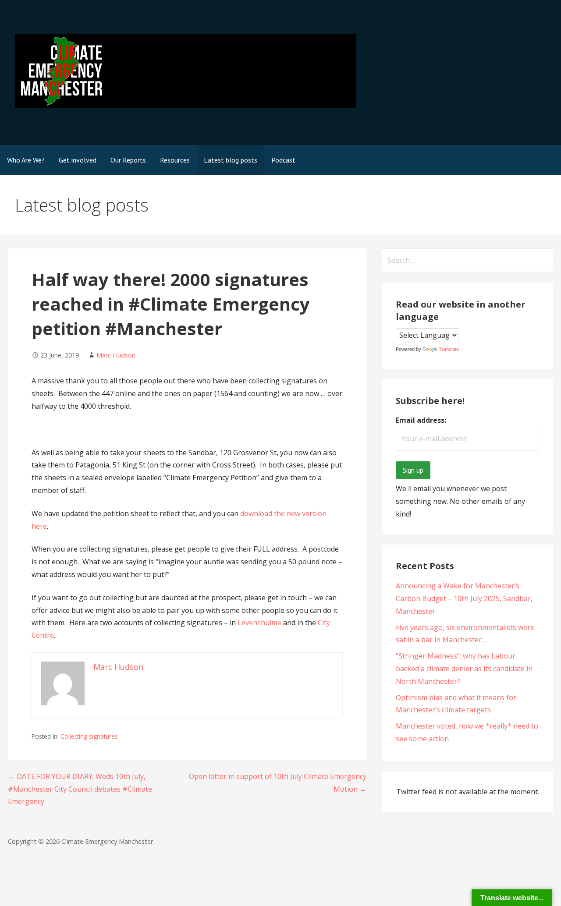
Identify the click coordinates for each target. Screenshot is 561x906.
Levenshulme (260, 622)
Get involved (77, 160)
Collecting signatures (89, 736)
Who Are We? (26, 160)
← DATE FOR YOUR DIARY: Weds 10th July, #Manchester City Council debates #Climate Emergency (80, 789)
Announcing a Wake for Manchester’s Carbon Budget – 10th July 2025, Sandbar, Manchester (464, 598)
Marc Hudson (115, 355)
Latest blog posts (230, 160)
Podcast (283, 160)
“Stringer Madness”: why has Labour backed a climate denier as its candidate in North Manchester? (464, 668)
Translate (449, 349)
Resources (175, 160)
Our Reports (128, 160)
